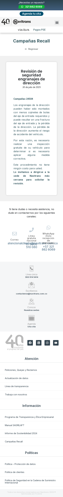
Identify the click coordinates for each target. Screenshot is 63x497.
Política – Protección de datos (20, 464)
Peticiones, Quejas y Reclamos (21, 370)
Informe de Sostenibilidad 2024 (21, 433)
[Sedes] (31, 301)
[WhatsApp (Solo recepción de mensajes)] (48, 227)
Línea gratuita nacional (31, 238)
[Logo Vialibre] (24, 30)
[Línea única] (31, 268)
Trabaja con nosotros (16, 394)
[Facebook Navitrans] (30, 343)
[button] (56, 22)
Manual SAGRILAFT (14, 425)
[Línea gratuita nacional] (31, 230)
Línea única (31, 274)
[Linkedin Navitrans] (38, 343)
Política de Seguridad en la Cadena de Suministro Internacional (30, 481)
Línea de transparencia (16, 386)
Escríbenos (31, 291)
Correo (14, 239)
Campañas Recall (14, 441)
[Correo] (14, 233)
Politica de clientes (14, 472)
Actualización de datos (16, 378)
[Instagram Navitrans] (47, 343)
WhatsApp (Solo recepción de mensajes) (48, 238)
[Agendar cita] (31, 318)
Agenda (32, 324)
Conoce (31, 307)
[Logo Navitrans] (16, 22)
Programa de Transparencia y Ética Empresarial (29, 417)
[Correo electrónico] (31, 285)
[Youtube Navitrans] (56, 343)
